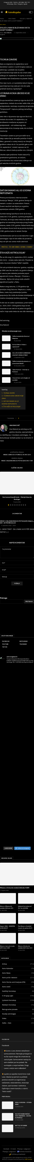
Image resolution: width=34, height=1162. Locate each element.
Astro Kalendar (18, 968)
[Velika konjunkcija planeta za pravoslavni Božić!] (6, 363)
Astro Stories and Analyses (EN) (18, 982)
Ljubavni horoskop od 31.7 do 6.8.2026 (24, 907)
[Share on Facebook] (22, 418)
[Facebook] (11, 7)
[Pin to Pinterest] (26, 418)
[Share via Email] (28, 418)
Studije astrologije (18, 1014)
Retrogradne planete (18, 1009)
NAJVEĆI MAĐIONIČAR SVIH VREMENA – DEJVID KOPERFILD (23, 1115)
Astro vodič (18, 987)
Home (2, 18)
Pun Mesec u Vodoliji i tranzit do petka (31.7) (25, 927)
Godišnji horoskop (18, 991)
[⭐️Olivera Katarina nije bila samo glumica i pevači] (17, 735)
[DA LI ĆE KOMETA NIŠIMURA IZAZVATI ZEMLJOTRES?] (6, 355)
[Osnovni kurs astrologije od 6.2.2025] (6, 380)
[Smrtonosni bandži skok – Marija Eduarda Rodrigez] (17, 483)
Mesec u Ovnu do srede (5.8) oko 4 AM (14, 888)
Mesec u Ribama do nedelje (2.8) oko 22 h (6, 907)
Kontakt (6, 1149)
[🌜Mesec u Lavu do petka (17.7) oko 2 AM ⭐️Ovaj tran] (17, 815)
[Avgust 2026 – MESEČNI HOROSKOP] (8, 918)
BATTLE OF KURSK (21, 1125)
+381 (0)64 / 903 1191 (24, 2)
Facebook (5, 1045)
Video (18, 1018)
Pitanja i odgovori (24, 1149)
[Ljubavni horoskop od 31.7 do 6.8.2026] (26, 898)
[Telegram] (19, 7)
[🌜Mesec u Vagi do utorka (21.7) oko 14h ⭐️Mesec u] (17, 775)
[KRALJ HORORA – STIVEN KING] (7, 1105)
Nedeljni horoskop (18, 1005)
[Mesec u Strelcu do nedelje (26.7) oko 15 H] (26, 938)
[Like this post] (19, 418)
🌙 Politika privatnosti (17, 1154)
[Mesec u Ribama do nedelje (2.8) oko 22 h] (8, 898)
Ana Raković (8, 33)
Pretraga (3, 598)
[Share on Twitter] (24, 418)
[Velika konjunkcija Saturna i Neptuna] (6, 338)
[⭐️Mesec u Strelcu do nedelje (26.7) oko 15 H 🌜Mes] (17, 715)
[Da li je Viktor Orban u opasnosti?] (6, 347)
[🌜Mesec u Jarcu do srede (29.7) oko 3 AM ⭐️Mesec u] (17, 694)
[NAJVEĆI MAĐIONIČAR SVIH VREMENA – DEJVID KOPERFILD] (7, 1117)
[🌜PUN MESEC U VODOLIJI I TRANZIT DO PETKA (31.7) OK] (17, 674)
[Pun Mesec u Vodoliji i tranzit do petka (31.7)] (26, 918)
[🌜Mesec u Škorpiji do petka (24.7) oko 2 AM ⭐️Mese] (17, 755)
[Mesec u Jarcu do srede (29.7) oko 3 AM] (8, 938)
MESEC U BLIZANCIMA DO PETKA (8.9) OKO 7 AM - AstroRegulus (16, 522)
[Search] (27, 12)
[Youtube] (17, 1142)
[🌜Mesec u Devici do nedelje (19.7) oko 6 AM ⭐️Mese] (17, 795)
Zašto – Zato (18, 1023)
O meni (13, 1149)
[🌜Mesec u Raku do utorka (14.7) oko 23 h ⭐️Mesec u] (17, 835)
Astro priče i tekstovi (18, 977)
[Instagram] (14, 7)
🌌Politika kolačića (24, 1151)
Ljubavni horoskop (18, 1000)
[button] (1, 488)
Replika (32, 521)
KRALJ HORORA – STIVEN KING (23, 1103)
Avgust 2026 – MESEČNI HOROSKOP (7, 927)
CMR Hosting (28, 1159)
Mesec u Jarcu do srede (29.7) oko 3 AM (7, 947)
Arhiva (18, 964)
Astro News (12, 18)
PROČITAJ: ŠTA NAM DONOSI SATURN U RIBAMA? (17, 247)
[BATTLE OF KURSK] (7, 1128)
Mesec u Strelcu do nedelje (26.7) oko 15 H (25, 947)
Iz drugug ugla (18, 996)
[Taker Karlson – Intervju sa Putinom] (6, 371)
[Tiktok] (22, 7)
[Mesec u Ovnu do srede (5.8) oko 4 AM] (17, 874)
